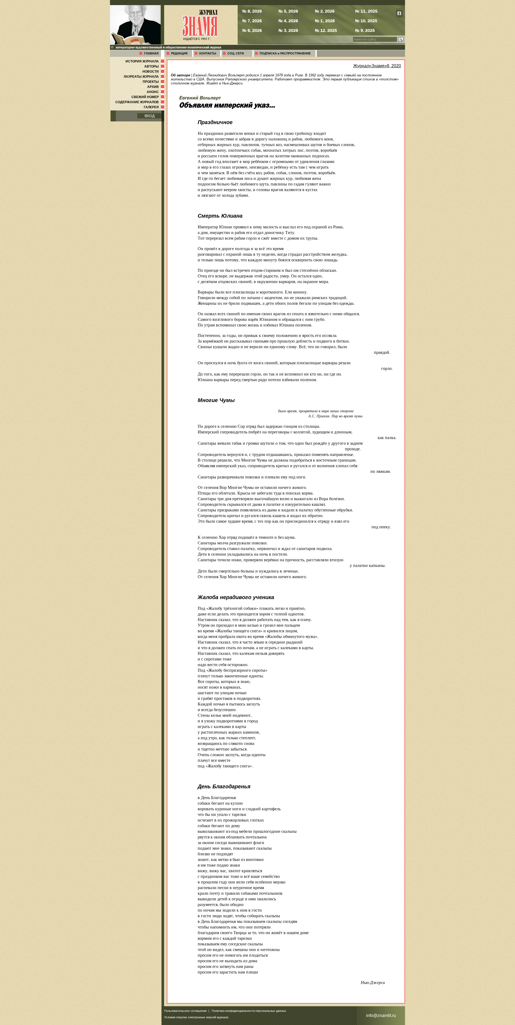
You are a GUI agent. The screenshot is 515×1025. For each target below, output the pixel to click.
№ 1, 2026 (325, 20)
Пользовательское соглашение (185, 1010)
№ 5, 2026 (288, 11)
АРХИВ (156, 87)
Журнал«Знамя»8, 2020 (377, 66)
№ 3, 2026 (288, 30)
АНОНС (156, 92)
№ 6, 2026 (252, 30)
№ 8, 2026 (252, 11)
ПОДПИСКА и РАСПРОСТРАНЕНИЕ (285, 53)
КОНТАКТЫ (207, 53)
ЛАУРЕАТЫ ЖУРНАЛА (144, 77)
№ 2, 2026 (324, 11)
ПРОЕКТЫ (154, 82)
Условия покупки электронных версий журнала (196, 1017)
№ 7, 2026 (252, 20)
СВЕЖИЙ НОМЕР (148, 97)
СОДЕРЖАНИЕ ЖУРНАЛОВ (140, 102)
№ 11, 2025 (366, 11)
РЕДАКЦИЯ (179, 53)
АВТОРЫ (154, 66)
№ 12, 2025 (326, 30)
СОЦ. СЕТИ (235, 53)
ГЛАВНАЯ (151, 53)
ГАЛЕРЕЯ (154, 107)
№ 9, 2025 (365, 30)
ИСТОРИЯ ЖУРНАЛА (145, 61)
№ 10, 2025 (366, 20)
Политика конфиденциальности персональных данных (249, 1010)
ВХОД (149, 116)
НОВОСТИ (153, 71)
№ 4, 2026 (288, 20)
